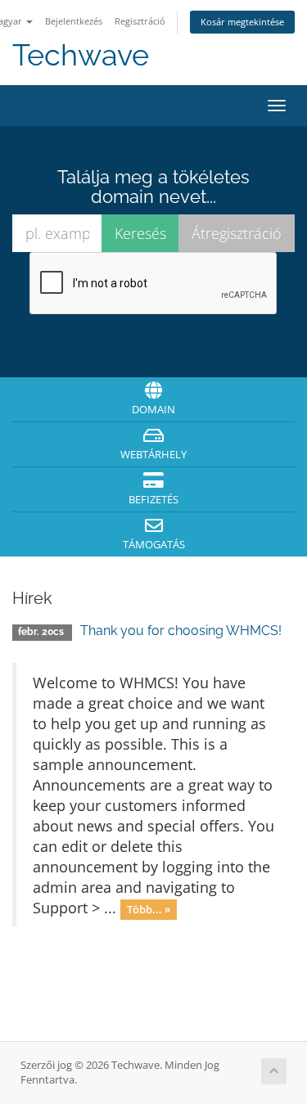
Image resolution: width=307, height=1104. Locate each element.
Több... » (148, 909)
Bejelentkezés (73, 21)
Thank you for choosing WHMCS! (181, 630)
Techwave (80, 55)
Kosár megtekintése (242, 22)
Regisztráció (140, 21)
